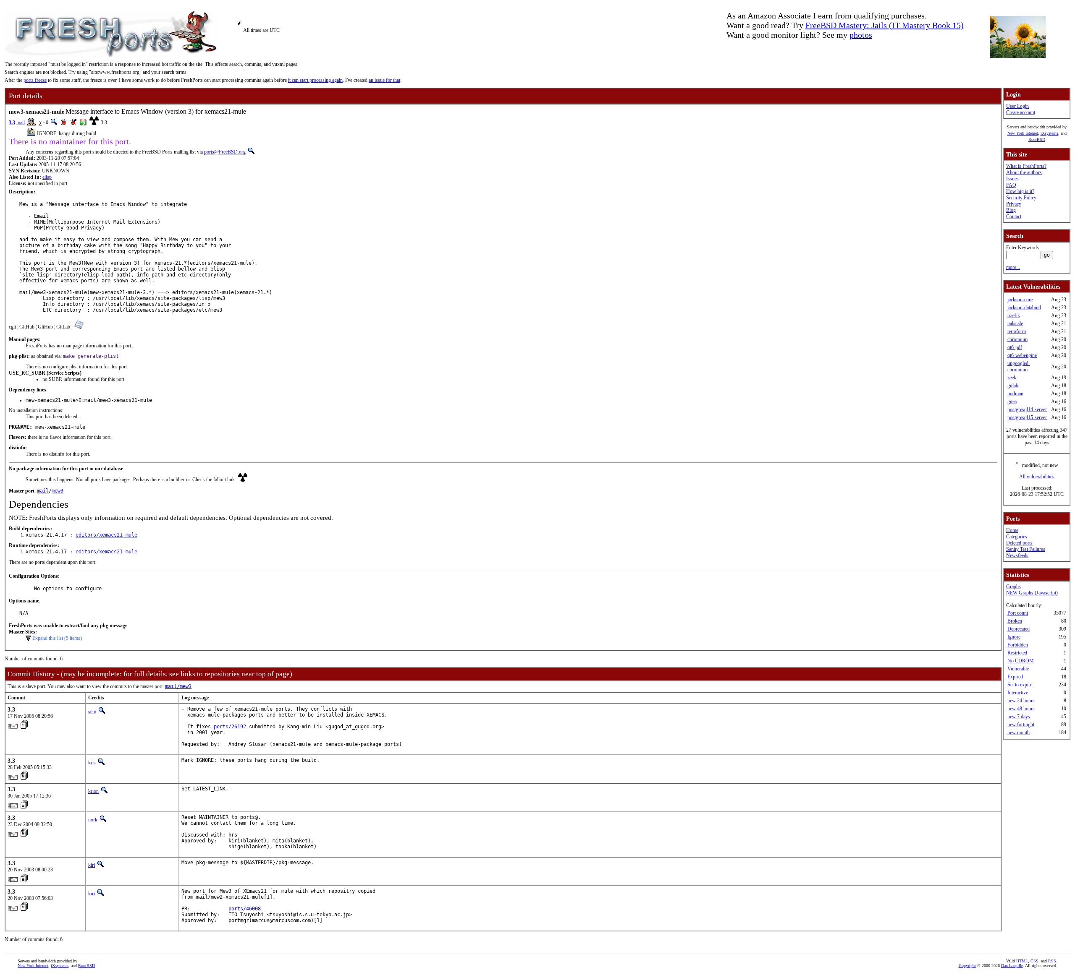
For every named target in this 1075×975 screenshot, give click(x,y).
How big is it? (1020, 191)
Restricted (1017, 653)
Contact (1013, 216)
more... (1013, 267)
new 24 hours (1021, 701)
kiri (91, 865)
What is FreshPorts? (1026, 166)
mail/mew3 (178, 686)
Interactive (1017, 693)
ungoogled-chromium (1018, 366)
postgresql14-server (1027, 409)
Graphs (1013, 586)
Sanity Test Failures (1025, 549)
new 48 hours (1021, 709)
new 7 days (1018, 717)
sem (92, 711)
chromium (1017, 339)
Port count (1017, 613)
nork (92, 820)
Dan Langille (1012, 965)
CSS (1034, 961)
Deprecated (1018, 629)
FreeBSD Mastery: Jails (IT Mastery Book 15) (884, 25)
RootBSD (1036, 139)
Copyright (967, 965)
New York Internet (1022, 133)
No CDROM (1020, 661)
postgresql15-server (1027, 417)
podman (1015, 393)
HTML (1022, 961)
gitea (1012, 401)
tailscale (1015, 323)
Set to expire (1019, 685)
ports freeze (35, 80)
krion (93, 791)
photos (861, 34)
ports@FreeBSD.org (225, 152)
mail (20, 122)
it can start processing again (315, 80)
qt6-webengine (1022, 355)
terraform (1016, 331)
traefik (1013, 315)
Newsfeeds (1017, 555)
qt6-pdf (1014, 347)
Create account (1020, 112)
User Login (1017, 106)
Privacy (1013, 204)
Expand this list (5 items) (57, 638)
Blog (1011, 210)
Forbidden (1017, 645)
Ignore (1013, 637)
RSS (1052, 961)
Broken (1014, 621)
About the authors (1024, 172)
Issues (1012, 179)
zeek (1011, 378)
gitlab (1012, 385)
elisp (47, 177)
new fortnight (1020, 724)
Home (1012, 530)
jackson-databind (1024, 307)
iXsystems (1049, 133)
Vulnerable (1018, 669)
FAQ (1011, 185)
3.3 (12, 122)
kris (92, 763)
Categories (1016, 537)
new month (1018, 732)
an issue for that (384, 80)
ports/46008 (244, 909)
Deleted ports (1019, 543)
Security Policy (1021, 198)
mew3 (57, 491)
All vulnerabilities (1036, 477)
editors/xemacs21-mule (106, 535)
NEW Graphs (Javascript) (1032, 593)
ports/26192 (230, 727)
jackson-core (1020, 299)
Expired (1015, 677)
